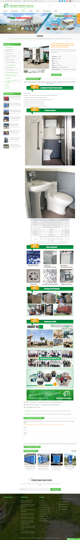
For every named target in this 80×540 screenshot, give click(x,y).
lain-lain (8, 88)
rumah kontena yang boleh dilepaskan (10, 56)
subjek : (26, 422)
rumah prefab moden (43, 505)
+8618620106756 (17, 1)
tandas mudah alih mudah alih (45, 511)
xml (4, 516)
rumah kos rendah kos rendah (45, 509)
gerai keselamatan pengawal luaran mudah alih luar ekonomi (70, 466)
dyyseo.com (59, 538)
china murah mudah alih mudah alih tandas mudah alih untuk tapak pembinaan (15, 104)
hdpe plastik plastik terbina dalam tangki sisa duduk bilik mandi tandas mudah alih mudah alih (52, 414)
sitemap (4, 514)
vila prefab (8, 78)
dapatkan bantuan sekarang (32, 447)
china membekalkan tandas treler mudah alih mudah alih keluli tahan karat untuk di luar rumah (44, 424)
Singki (7, 85)
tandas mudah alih (42, 502)
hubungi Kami (47, 11)
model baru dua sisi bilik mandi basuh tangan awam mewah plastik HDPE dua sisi (15, 138)
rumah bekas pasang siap (44, 507)
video (55, 11)
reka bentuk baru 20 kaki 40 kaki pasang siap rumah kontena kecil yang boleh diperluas (15, 131)
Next (75, 451)
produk (23, 11)
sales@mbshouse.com (37, 1)
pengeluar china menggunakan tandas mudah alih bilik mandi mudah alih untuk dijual (57, 466)
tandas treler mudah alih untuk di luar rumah (51, 404)
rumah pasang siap (10, 65)
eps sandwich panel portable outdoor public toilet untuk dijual (44, 466)
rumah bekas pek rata (10, 59)
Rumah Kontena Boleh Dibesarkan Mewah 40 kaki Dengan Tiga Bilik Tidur (15, 145)
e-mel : (26, 427)
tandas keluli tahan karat (44, 402)
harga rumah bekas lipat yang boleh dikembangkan (15, 111)
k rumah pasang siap (10, 67)
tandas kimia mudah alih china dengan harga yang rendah (15, 97)
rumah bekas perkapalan (10, 62)
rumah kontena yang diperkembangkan (9, 50)
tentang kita (14, 11)
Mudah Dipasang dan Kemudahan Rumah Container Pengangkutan (15, 124)
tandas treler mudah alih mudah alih (32, 404)
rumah (5, 11)
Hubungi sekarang (56, 74)
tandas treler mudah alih (57, 402)
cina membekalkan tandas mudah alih (32, 407)
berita (37, 11)
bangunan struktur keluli (11, 75)
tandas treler (34, 402)
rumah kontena (9, 47)
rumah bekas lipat (9, 53)
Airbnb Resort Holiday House (12, 72)
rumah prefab (41, 500)
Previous (72, 451)
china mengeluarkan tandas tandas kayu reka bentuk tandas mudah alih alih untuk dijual (51, 411)
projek (30, 11)
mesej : (26, 433)
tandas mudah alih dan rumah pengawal (24, 38)
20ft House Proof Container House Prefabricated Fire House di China (15, 117)
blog (4, 511)
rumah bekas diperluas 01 (44, 520)
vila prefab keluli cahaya (43, 516)
